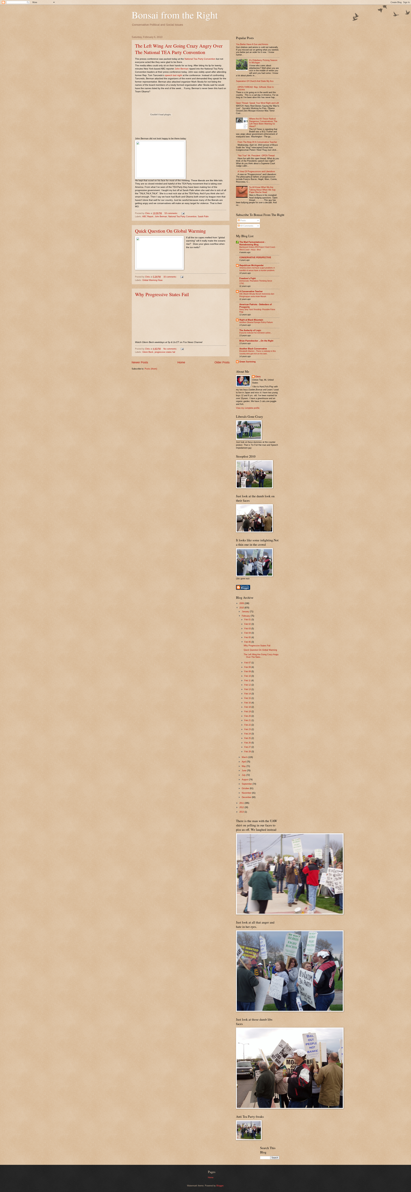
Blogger (219, 1185)
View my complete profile (247, 408)
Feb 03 (247, 628)
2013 (242, 812)
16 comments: (170, 277)
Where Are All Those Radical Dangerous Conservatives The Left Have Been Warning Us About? (263, 122)
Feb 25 (247, 738)
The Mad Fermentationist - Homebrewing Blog (252, 243)
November (247, 793)
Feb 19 (247, 711)
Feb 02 (247, 624)
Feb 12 (247, 685)
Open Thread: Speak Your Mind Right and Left (257, 103)
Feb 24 (247, 733)
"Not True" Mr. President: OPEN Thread (256, 155)
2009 (242, 603)
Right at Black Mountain (251, 320)
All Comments (246, 226)
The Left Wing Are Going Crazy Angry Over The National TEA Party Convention (179, 48)
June (244, 770)
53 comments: (172, 213)
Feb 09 (247, 671)
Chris (258, 376)
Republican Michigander (251, 265)
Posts (243, 220)
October (246, 788)
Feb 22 (247, 725)
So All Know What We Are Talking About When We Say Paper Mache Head (262, 189)
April (244, 761)
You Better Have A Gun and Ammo (252, 44)
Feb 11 (247, 680)
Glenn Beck (147, 352)
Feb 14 (247, 693)
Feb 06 (247, 642)
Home (181, 362)
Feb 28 (247, 751)
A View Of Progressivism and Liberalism (256, 171)
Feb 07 (247, 662)
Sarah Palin (203, 216)
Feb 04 (247, 633)
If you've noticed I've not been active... (255, 333)
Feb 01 (247, 619)
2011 (242, 803)
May (244, 766)
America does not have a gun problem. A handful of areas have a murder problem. (257, 269)
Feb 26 (247, 743)
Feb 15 (247, 698)
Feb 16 (247, 702)
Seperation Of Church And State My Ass (255, 81)
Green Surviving (247, 361)
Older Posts (222, 362)
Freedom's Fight (247, 278)
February (246, 616)
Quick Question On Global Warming (170, 230)
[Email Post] (183, 213)
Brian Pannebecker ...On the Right (256, 341)
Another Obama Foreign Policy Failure (256, 322)
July (244, 775)
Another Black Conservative (253, 348)
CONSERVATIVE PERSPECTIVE (255, 257)
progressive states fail (165, 352)
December (247, 797)
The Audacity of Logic (250, 330)
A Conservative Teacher (251, 291)
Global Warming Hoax (152, 280)
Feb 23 (247, 729)
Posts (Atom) (151, 369)
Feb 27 (247, 747)
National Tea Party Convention (199, 59)
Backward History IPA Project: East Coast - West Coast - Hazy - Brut (257, 248)
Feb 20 (247, 716)
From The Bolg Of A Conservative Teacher (257, 142)
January (246, 611)
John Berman (181, 69)
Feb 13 (247, 689)
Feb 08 (247, 667)
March (245, 757)
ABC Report (147, 216)
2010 (242, 607)
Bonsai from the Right (175, 14)
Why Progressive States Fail (162, 294)
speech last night (173, 75)
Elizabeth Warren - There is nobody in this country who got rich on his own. (257, 352)
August (245, 779)
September (247, 784)
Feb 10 (247, 676)
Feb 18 (247, 707)
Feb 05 (247, 637)
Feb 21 (247, 720)
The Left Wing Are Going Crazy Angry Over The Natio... (261, 655)
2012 (242, 807)
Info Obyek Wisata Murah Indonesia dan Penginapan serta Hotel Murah (256, 295)
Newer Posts (140, 362)
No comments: (170, 349)
